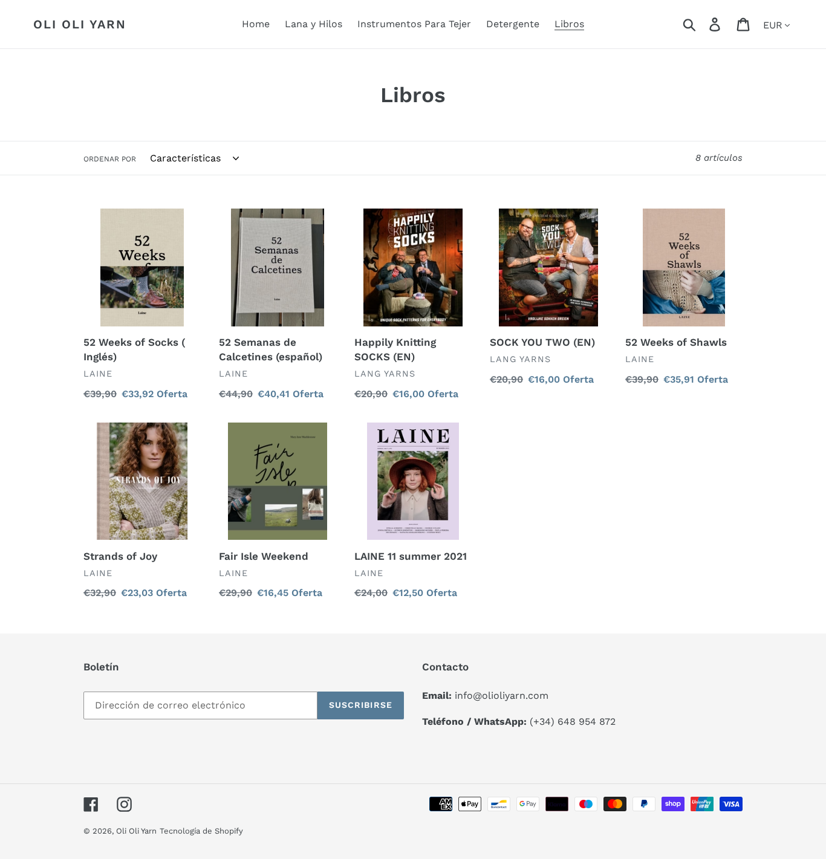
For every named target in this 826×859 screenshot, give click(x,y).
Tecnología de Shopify (201, 830)
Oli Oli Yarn (79, 24)
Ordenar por (109, 159)
